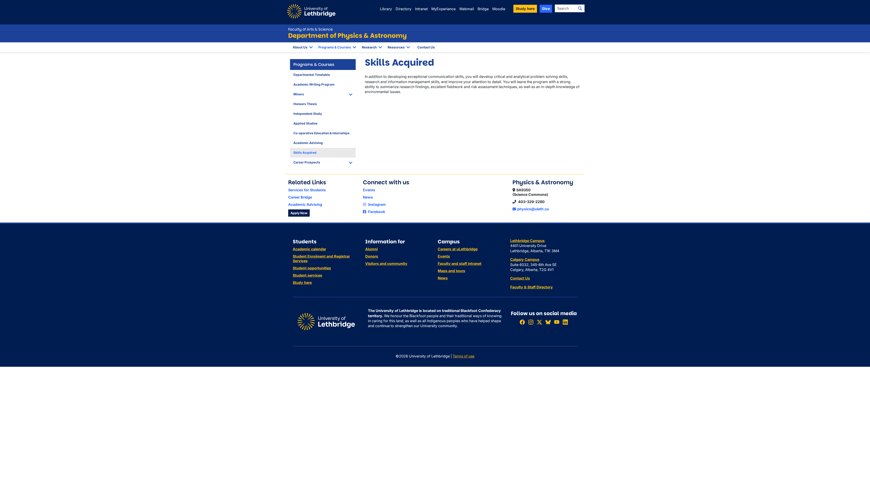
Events (369, 190)
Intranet (421, 9)
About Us (300, 47)
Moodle (498, 9)
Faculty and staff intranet (459, 263)
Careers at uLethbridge (458, 249)
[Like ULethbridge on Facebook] (522, 322)
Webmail (466, 9)
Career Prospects (306, 162)
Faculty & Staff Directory (531, 287)
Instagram (376, 204)
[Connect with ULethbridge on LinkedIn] (565, 322)
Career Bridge (300, 197)
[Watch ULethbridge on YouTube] (556, 322)
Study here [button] (525, 8)
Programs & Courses (334, 47)
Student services (307, 275)
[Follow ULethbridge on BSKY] (548, 322)
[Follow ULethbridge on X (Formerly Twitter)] (539, 322)
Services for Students (307, 190)
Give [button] (546, 8)
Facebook (376, 211)
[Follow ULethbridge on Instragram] (530, 322)
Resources (396, 47)
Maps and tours (451, 270)
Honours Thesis (305, 104)
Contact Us (426, 47)
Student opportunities (312, 268)
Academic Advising (308, 143)
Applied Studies (305, 123)
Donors (371, 256)
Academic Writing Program (313, 84)
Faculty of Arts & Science (310, 29)
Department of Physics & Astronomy (347, 35)
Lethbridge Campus (527, 240)
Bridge (483, 9)
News (368, 197)
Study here (302, 282)
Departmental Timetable (311, 75)
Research (369, 47)
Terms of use (463, 356)
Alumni (371, 249)
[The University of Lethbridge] (326, 321)
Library (386, 9)
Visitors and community (386, 263)
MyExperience (443, 9)
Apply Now (298, 213)
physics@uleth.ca (533, 209)
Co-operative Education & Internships (321, 133)
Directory (403, 9)
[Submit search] (580, 8)
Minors (298, 94)
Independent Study (307, 113)
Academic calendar (309, 249)
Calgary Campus (524, 259)
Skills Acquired (305, 152)
